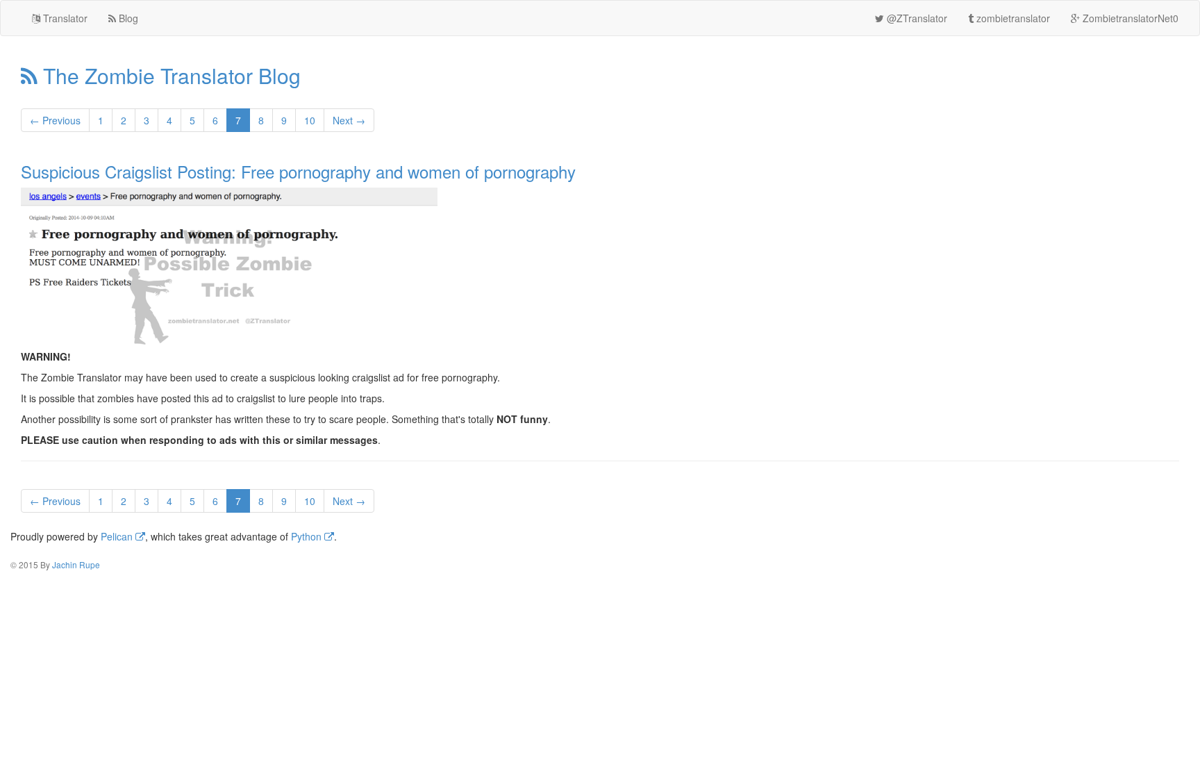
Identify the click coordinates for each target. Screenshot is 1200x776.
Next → (349, 120)
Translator (64, 18)
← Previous (55, 120)
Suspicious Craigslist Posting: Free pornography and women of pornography (298, 171)
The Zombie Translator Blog (169, 75)
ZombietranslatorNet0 (1129, 18)
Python (307, 536)
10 (309, 120)
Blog (127, 18)
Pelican (118, 536)
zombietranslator (1012, 18)
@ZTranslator (915, 18)
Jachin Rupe (76, 564)
